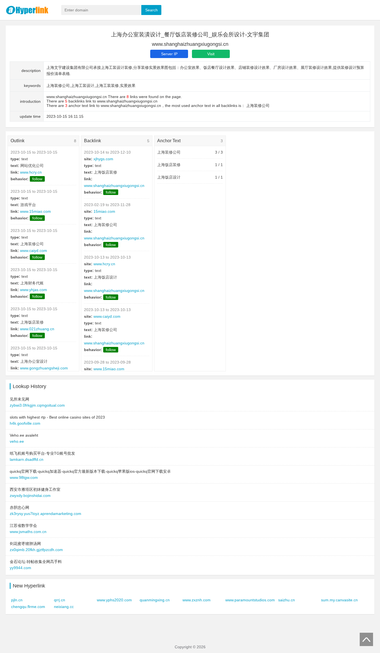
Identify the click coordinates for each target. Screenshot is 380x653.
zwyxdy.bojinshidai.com (30, 495)
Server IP (169, 54)
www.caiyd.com (33, 250)
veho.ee (17, 441)
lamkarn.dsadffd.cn (26, 459)
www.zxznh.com (196, 600)
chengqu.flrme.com (28, 606)
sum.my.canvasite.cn (339, 600)
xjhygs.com (103, 159)
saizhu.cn (286, 600)
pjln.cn (17, 600)
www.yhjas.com (33, 289)
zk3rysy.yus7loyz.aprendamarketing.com (45, 513)
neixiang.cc (64, 606)
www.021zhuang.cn (37, 329)
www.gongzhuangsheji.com (44, 368)
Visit (210, 54)
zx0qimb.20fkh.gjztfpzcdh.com (36, 549)
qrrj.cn (59, 600)
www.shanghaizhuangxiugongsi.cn (114, 185)
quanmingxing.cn (155, 600)
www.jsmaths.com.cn (28, 531)
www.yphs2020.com (114, 600)
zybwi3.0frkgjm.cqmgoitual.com (37, 405)
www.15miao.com (35, 211)
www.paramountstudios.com (250, 600)
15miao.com (104, 211)
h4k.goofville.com (25, 423)
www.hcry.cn (31, 172)
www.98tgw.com (24, 477)
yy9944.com (20, 568)
